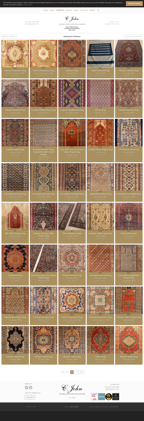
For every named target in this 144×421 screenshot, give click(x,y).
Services (69, 10)
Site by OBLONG (72, 407)
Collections (60, 10)
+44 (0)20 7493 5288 (32, 22)
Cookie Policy (27, 5)
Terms (91, 407)
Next (81, 372)
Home (46, 10)
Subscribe (30, 397)
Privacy (97, 407)
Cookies (105, 407)
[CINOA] (108, 396)
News (76, 10)
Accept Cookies (134, 4)
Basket (92, 10)
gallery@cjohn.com (32, 24)
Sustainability (113, 407)
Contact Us (84, 10)
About (52, 10)
